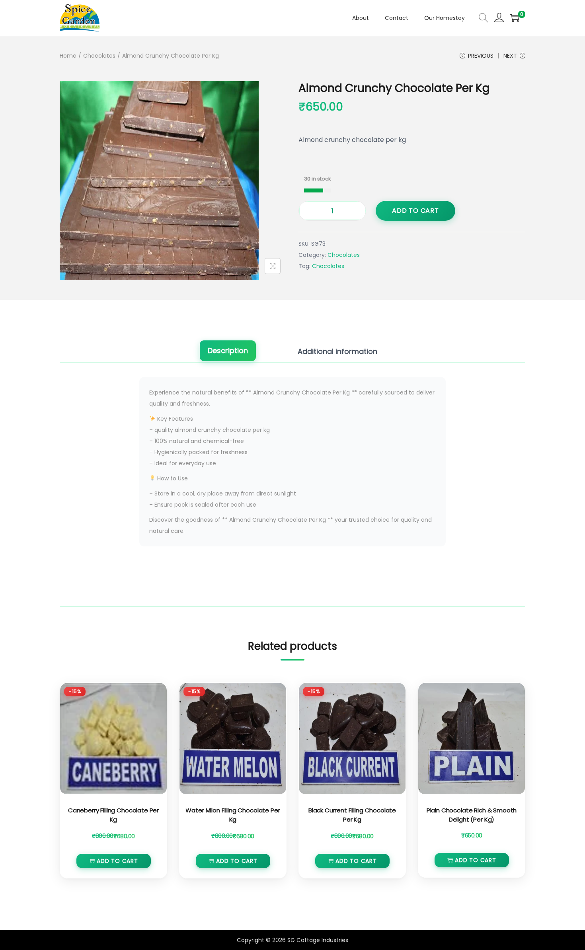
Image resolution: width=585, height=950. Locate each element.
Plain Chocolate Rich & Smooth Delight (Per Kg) (472, 815)
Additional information (337, 351)
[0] (514, 18)
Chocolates (99, 56)
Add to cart (415, 210)
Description (228, 351)
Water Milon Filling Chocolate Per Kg (232, 815)
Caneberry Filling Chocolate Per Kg (113, 815)
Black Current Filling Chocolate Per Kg (352, 815)
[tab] (228, 351)
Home (68, 56)
